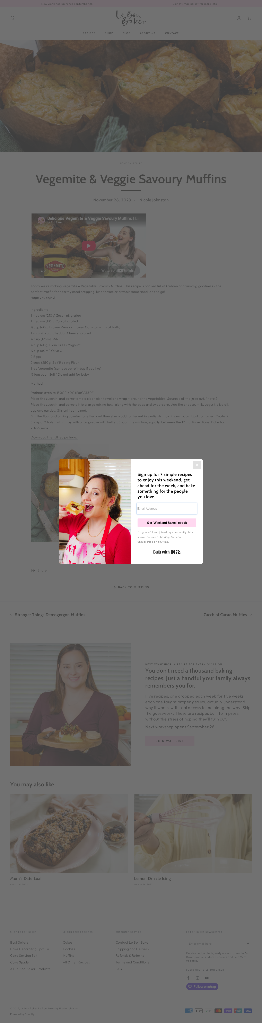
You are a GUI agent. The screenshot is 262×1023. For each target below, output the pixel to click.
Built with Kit (167, 552)
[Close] (197, 465)
